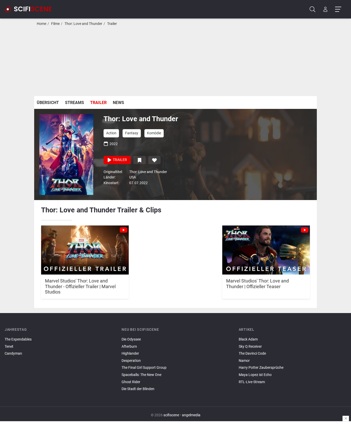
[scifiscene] (30, 9)
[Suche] (312, 9)
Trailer (112, 24)
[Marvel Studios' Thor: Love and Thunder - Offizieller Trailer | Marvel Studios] (85, 247)
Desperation (131, 360)
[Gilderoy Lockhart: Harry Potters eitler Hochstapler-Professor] (292, 386)
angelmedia (191, 415)
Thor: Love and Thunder (83, 24)
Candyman (13, 353)
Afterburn (129, 346)
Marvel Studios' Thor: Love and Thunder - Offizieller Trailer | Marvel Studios (80, 286)
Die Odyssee (131, 339)
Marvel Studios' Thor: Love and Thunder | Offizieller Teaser (257, 283)
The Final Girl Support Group (144, 367)
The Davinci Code (252, 353)
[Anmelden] (325, 9)
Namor (244, 360)
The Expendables (18, 339)
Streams (74, 102)
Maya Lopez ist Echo (255, 375)
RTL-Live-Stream (252, 382)
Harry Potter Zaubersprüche (261, 367)
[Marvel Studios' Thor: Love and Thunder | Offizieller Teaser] (266, 247)
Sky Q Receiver (250, 346)
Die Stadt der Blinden (138, 389)
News (118, 102)
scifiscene (171, 415)
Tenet (9, 346)
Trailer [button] (119, 160)
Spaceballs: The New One (141, 375)
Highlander (130, 353)
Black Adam (248, 339)
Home (41, 24)
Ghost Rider (131, 382)
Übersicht (48, 102)
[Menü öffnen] (338, 9)
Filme (55, 24)
